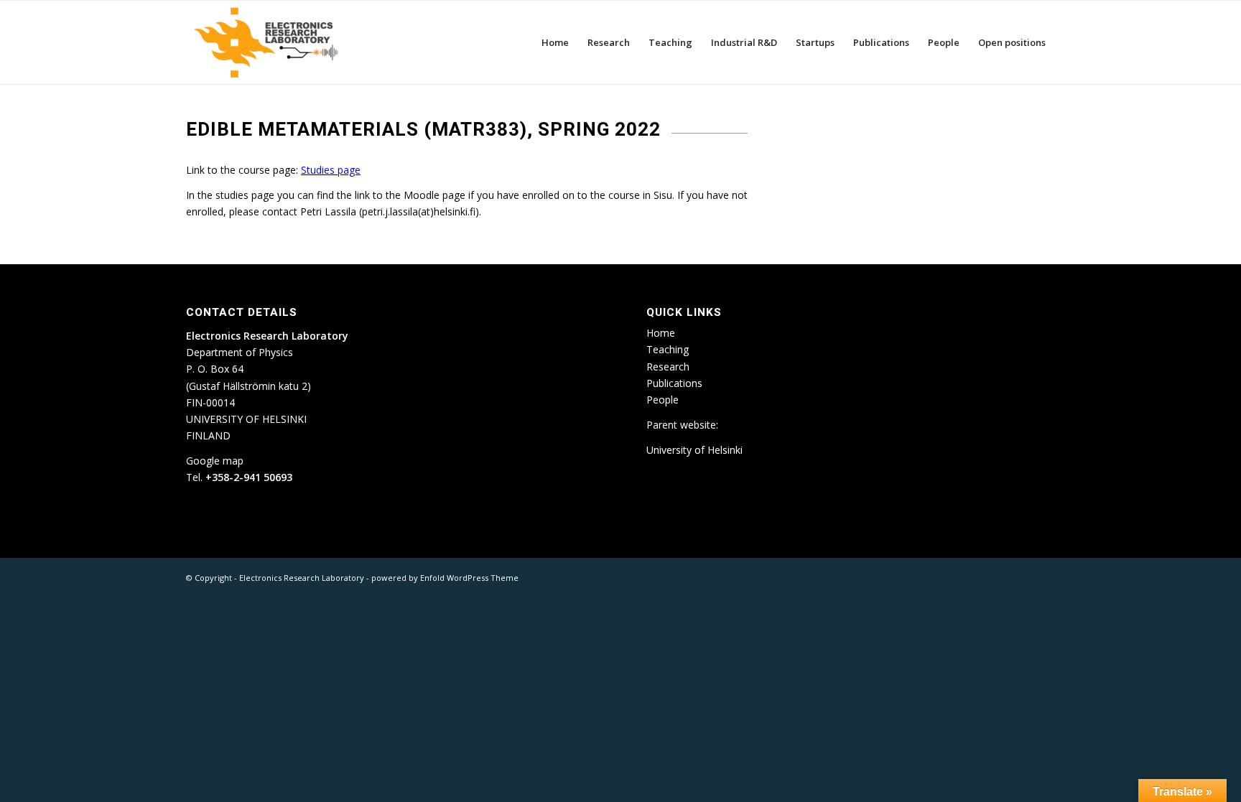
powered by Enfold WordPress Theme (445, 577)
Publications (674, 383)
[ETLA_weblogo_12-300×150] (269, 42)
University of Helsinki (694, 450)
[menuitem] (555, 42)
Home (660, 333)
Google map (214, 460)
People (662, 399)
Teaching (667, 349)
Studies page (331, 170)
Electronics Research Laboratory (301, 577)
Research (667, 366)
